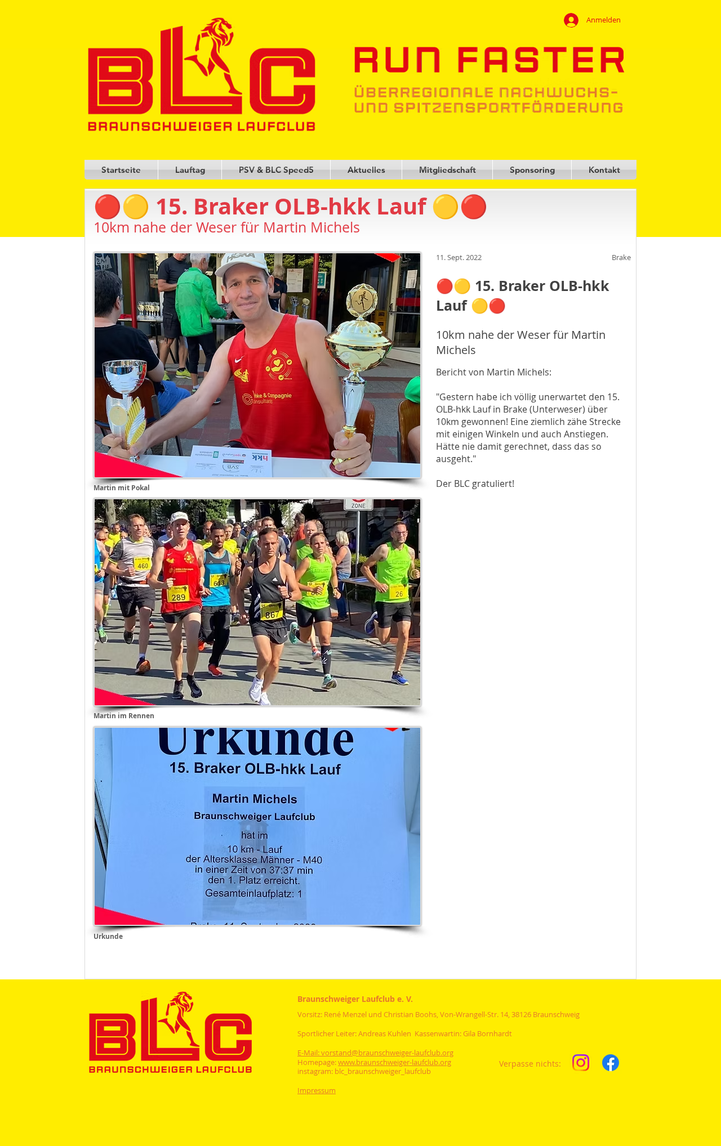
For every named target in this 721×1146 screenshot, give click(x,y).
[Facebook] (610, 1062)
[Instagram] (580, 1062)
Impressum (316, 1090)
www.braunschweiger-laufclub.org (394, 1062)
